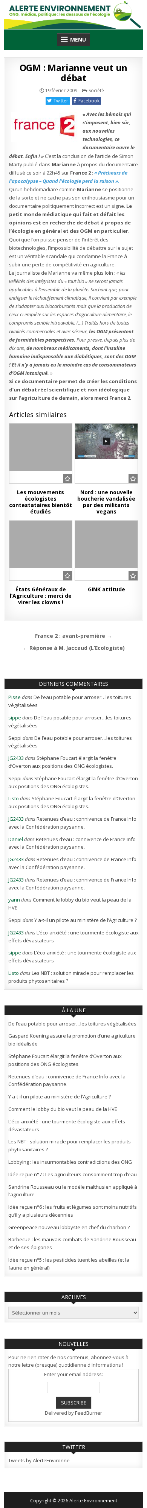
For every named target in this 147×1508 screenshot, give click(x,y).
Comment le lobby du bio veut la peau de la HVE (62, 1109)
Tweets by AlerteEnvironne (39, 1460)
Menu (78, 39)
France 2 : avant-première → (73, 635)
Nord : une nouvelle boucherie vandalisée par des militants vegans (106, 502)
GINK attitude (106, 589)
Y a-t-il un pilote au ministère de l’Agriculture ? (85, 920)
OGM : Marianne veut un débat (74, 72)
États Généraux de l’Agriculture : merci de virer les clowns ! (41, 596)
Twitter (61, 100)
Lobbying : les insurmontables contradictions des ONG (70, 1161)
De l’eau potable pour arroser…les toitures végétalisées (72, 1023)
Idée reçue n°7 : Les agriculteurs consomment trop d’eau (72, 1174)
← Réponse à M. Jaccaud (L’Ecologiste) (74, 647)
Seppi (14, 738)
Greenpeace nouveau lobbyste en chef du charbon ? (69, 1227)
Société (96, 90)
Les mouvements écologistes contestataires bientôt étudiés (40, 502)
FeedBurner (88, 1412)
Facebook (89, 100)
